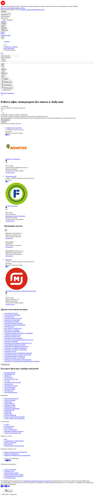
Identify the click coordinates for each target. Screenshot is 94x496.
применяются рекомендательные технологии (37, 481)
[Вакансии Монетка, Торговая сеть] (49, 147)
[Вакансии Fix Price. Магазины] (49, 194)
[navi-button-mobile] (2, 37)
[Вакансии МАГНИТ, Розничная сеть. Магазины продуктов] (49, 279)
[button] (3, 32)
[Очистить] (3, 60)
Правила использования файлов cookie (32, 9)
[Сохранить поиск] (2, 64)
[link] (4, 28)
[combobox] (9, 56)
